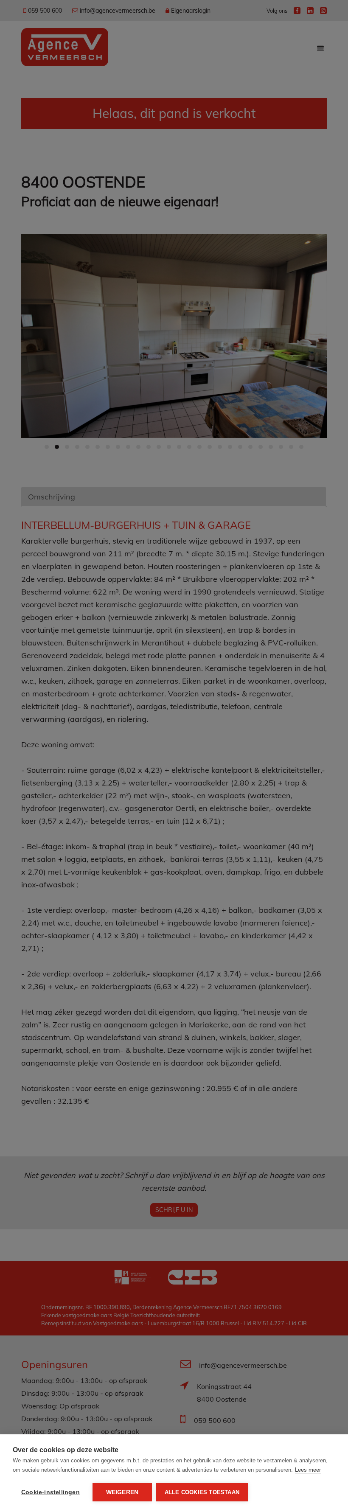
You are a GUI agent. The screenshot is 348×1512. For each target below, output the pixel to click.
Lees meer (308, 1470)
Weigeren (122, 1492)
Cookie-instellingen (50, 1492)
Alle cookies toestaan (202, 1492)
